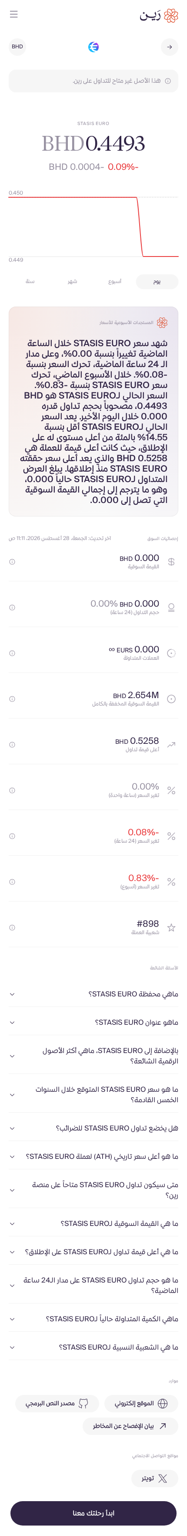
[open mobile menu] (14, 16)
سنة (30, 281)
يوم (157, 281)
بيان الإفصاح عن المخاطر (123, 1426)
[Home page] (159, 16)
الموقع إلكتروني (134, 1403)
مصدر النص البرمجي (50, 1403)
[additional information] (12, 561)
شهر (72, 281)
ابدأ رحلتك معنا (93, 1513)
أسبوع (114, 281)
